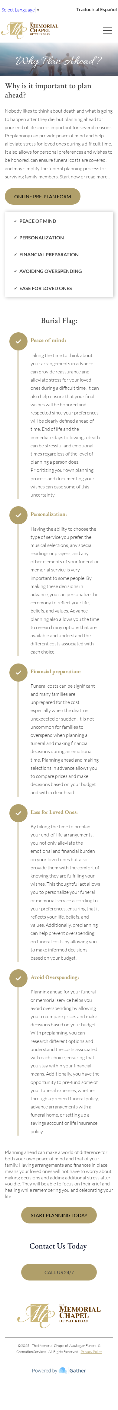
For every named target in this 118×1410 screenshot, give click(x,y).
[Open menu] (107, 30)
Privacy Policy (91, 1351)
